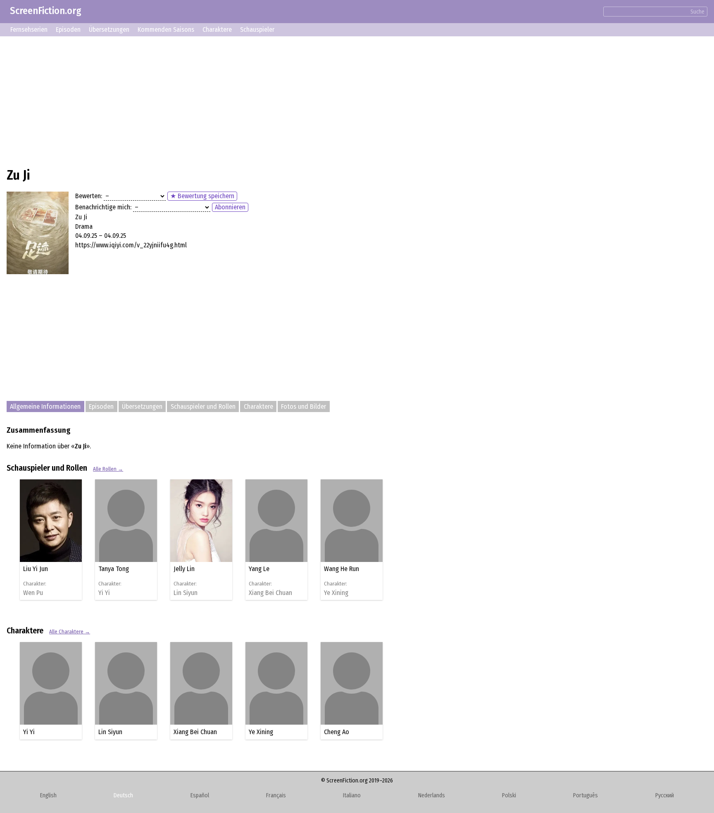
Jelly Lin (184, 569)
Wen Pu (33, 593)
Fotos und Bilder (303, 406)
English (48, 795)
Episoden (68, 29)
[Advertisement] (254, 101)
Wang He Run (341, 569)
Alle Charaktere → (69, 631)
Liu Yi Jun (35, 569)
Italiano (352, 795)
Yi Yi (104, 593)
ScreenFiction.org (45, 11)
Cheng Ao (336, 732)
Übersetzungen (109, 29)
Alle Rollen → (108, 469)
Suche (697, 11)
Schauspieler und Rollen (203, 406)
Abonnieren (230, 207)
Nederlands (431, 795)
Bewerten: (88, 196)
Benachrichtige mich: (103, 207)
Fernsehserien (29, 29)
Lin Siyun (186, 593)
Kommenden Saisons (166, 29)
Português (585, 795)
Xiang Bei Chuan (270, 593)
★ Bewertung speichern (202, 196)
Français (276, 795)
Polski (509, 795)
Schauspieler (257, 29)
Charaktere (217, 29)
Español (199, 795)
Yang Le (259, 569)
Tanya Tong (113, 569)
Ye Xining (336, 593)
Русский (664, 795)
